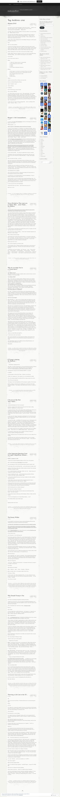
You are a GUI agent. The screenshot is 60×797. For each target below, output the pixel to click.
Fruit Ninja (20, 462)
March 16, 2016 (33, 118)
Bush (18, 506)
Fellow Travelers (17, 134)
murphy (16, 585)
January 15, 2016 (33, 400)
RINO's (34, 390)
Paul (33, 507)
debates (25, 584)
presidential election (21, 684)
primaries (20, 585)
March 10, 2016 (33, 268)
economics (25, 782)
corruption (21, 584)
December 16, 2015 (33, 453)
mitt (32, 390)
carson (11, 584)
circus (27, 683)
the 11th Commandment (18, 121)
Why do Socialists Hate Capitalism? (46, 37)
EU (30, 780)
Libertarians (13, 585)
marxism (19, 781)
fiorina (12, 507)
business (42, 139)
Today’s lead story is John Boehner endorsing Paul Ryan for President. (19, 126)
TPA (19, 782)
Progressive (23, 585)
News (22, 108)
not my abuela (27, 107)
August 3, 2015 (33, 596)
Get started (39, 1)
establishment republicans (26, 780)
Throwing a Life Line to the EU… (18, 695)
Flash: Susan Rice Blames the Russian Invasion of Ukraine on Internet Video (46, 41)
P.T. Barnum (14, 684)
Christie (25, 506)
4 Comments (9, 193)
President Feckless (44, 51)
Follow (42, 27)
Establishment (25, 193)
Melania (16, 107)
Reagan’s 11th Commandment (16, 138)
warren (19, 685)
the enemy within (17, 586)
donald (17, 390)
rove (31, 585)
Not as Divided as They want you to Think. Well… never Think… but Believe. (17, 204)
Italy (13, 781)
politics (24, 108)
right (28, 585)
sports (41, 154)
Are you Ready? (18, 583)
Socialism (16, 444)
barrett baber (15, 506)
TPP (20, 782)
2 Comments (9, 443)
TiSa (17, 782)
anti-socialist (15, 443)
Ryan (19, 194)
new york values (34, 443)
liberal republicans (20, 390)
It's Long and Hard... (44, 75)
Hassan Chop (21, 507)
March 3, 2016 (33, 359)
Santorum (11, 685)
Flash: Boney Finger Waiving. (46, 65)
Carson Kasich (21, 506)
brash (16, 683)
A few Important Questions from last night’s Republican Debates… (18, 454)
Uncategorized (32, 194)
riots (30, 107)
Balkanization (22, 583)
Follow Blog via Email (45, 19)
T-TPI (14, 782)
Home (10, 4)
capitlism (19, 443)
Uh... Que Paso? (43, 78)
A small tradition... (44, 44)
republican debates (12, 444)
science (42, 151)
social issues (43, 153)
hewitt (24, 507)
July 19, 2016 (33, 23)
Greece (11, 781)
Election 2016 (31, 683)
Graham (18, 507)
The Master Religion (44, 76)
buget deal (34, 583)
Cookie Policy (21, 794)
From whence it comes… (18, 4)
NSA (32, 507)
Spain (12, 782)
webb (23, 586)
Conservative (17, 584)
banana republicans (27, 583)
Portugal (26, 781)
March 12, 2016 (33, 203)
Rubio (11, 348)
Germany (9, 781)
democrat (31, 584)
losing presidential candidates (28, 390)
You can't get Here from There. (46, 47)
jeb (25, 507)
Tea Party (13, 586)
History (42, 143)
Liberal (10, 585)
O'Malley (9, 684)
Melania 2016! (12, 23)
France (34, 780)
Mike (10, 25)
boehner (21, 193)
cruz (22, 193)
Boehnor (16, 780)
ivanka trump (13, 107)
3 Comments (10, 390)
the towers (19, 444)
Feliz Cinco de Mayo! (44, 38)
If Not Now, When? (44, 45)
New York (30, 443)
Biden (14, 683)
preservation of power (14, 194)
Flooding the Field (27, 605)
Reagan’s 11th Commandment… (17, 118)
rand (26, 585)
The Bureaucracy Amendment (45, 62)
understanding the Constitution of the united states (18, 349)
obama (12, 684)
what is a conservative (28, 349)
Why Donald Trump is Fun (16, 595)
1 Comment (10, 780)
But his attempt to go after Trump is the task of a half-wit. (22, 368)
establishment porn (30, 193)
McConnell (34, 193)
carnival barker (21, 683)
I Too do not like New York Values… (14, 400)
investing (42, 147)
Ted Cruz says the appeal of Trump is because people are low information (22, 348)
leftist (15, 781)
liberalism (27, 443)
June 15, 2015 (33, 695)
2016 (15, 583)
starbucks (14, 685)
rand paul (28, 684)
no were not (23, 107)
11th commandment (16, 193)
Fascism (32, 780)
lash (30, 507)
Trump (32, 107)
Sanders (35, 585)
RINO (18, 194)
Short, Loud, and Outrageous (45, 57)
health (42, 141)
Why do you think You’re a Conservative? (15, 268)
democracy (28, 584)
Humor (20, 108)
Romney (13, 391)
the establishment (16, 391)
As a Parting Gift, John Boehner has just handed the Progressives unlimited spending (22, 524)
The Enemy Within (13, 517)
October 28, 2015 (33, 517)
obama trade (22, 781)
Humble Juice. (43, 36)
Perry (17, 684)
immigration (24, 685)
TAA (16, 782)
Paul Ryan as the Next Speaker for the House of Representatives (22, 531)
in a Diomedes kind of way (14, 617)
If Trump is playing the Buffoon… (13, 360)
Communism (22, 443)
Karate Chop (28, 507)
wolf (16, 508)
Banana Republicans (14, 530)
